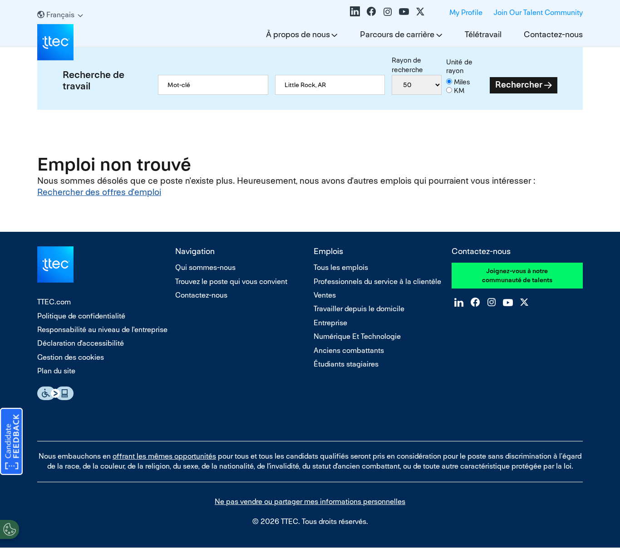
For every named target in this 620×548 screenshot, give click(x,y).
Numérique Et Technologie (357, 336)
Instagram (388, 11)
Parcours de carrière (397, 34)
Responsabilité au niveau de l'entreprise (102, 329)
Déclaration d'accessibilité (80, 343)
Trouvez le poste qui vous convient (231, 281)
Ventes (325, 295)
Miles (462, 82)
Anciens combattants (349, 350)
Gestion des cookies (70, 357)
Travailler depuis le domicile (359, 308)
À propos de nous (298, 34)
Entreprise (330, 323)
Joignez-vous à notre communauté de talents (517, 275)
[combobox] (330, 85)
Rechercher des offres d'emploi (99, 192)
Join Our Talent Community (538, 12)
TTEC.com (54, 302)
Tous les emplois (341, 267)
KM (459, 90)
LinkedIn (355, 11)
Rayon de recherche (407, 64)
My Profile (465, 12)
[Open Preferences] (9, 529)
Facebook (371, 11)
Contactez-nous (553, 34)
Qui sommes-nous (205, 267)
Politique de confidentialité (81, 316)
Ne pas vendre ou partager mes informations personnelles (310, 501)
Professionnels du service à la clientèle (377, 281)
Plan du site (56, 371)
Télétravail (483, 34)
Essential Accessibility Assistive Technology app (55, 393)
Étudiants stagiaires (346, 364)
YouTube (404, 11)
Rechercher (518, 84)
